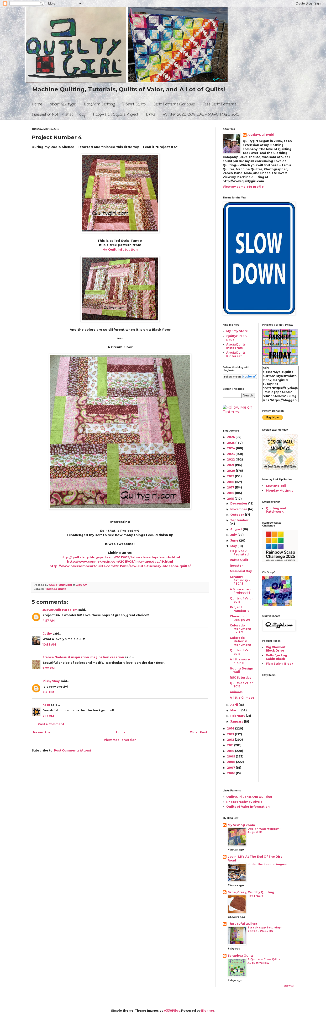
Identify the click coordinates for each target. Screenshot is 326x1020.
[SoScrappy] (280, 561)
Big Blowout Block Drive (275, 648)
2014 (231, 728)
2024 (231, 448)
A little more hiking (240, 661)
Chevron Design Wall (241, 617)
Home (37, 104)
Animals (236, 692)
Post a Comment (51, 724)
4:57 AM (48, 620)
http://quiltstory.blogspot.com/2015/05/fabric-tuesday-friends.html (120, 557)
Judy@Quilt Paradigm (60, 610)
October (237, 514)
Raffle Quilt (239, 560)
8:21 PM (48, 692)
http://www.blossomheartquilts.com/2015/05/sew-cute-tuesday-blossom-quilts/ (120, 566)
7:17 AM (48, 716)
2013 (231, 734)
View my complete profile (243, 186)
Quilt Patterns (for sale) (174, 104)
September (239, 520)
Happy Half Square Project (115, 115)
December (239, 503)
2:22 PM (48, 668)
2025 (231, 442)
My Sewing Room (241, 825)
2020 (231, 470)
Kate (46, 705)
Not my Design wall (241, 670)
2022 (231, 459)
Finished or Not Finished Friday (58, 115)
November (239, 509)
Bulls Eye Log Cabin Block (276, 656)
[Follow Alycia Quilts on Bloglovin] (240, 378)
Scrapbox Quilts (240, 955)
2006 (231, 773)
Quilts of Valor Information (248, 806)
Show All (289, 985)
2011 (230, 745)
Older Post (198, 732)
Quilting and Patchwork (276, 509)
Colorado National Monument (240, 641)
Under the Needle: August (267, 864)
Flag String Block (279, 663)
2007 (231, 767)
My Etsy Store (237, 331)
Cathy (47, 633)
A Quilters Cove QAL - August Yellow (263, 961)
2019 (231, 476)
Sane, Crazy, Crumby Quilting (251, 892)
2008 (231, 762)
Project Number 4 (239, 608)
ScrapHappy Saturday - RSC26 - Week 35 (265, 929)
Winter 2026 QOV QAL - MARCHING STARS (201, 115)
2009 (231, 756)
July (233, 535)
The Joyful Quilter (242, 924)
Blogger (207, 1010)
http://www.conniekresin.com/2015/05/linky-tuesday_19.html (120, 561)
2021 (231, 465)
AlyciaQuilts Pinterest (236, 354)
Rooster (236, 565)
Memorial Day (241, 571)
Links (150, 115)
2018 (231, 482)
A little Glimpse (242, 697)
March (235, 710)
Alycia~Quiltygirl (260, 135)
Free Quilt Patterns (219, 104)
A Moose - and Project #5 (241, 590)
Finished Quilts (55, 589)
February (238, 716)
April (234, 705)
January (237, 721)
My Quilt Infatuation (120, 249)
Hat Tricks (255, 896)
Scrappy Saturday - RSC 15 (240, 580)
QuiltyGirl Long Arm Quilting (249, 797)
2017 (231, 487)
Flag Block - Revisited (239, 552)
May (233, 546)
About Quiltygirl (63, 104)
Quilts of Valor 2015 (241, 600)
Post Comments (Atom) (72, 750)
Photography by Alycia (244, 802)
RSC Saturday (240, 677)
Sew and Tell (276, 486)
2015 (231, 498)
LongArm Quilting (99, 104)
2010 (231, 751)
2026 (231, 437)
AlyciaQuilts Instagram (236, 346)
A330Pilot (172, 1010)
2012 (231, 739)
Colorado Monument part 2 (240, 629)
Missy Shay (51, 681)
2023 (231, 454)
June (234, 540)
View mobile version (120, 740)
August (236, 529)
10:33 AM (49, 644)
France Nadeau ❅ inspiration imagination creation (83, 657)
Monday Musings (279, 490)
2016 (231, 493)
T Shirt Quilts (134, 104)
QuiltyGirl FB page (236, 337)
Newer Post (42, 732)
